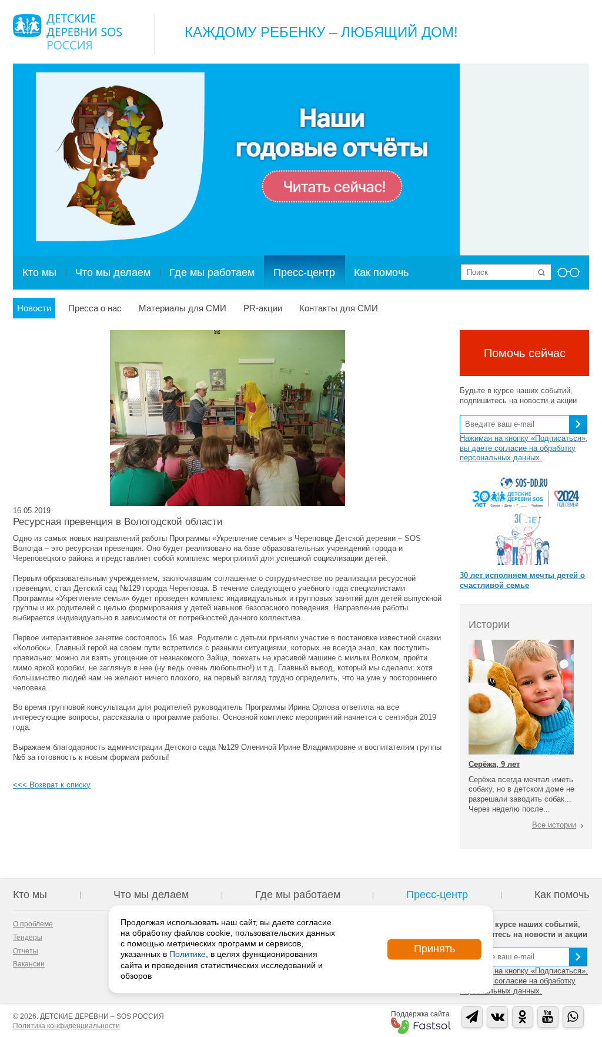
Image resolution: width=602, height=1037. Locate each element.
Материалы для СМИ (182, 308)
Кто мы (39, 272)
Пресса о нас (95, 308)
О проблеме (33, 924)
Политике (187, 954)
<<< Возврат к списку (52, 784)
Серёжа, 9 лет (494, 764)
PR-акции (262, 308)
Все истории (554, 824)
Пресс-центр (304, 272)
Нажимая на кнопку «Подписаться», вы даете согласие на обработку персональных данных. (524, 448)
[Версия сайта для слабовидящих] (568, 276)
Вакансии (29, 964)
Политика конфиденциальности (66, 1026)
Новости (34, 308)
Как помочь (381, 272)
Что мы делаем (112, 272)
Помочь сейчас (525, 353)
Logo (67, 31)
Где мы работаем (212, 272)
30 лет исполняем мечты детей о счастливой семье (522, 580)
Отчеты (25, 951)
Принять (434, 949)
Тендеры (27, 937)
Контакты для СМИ (338, 308)
